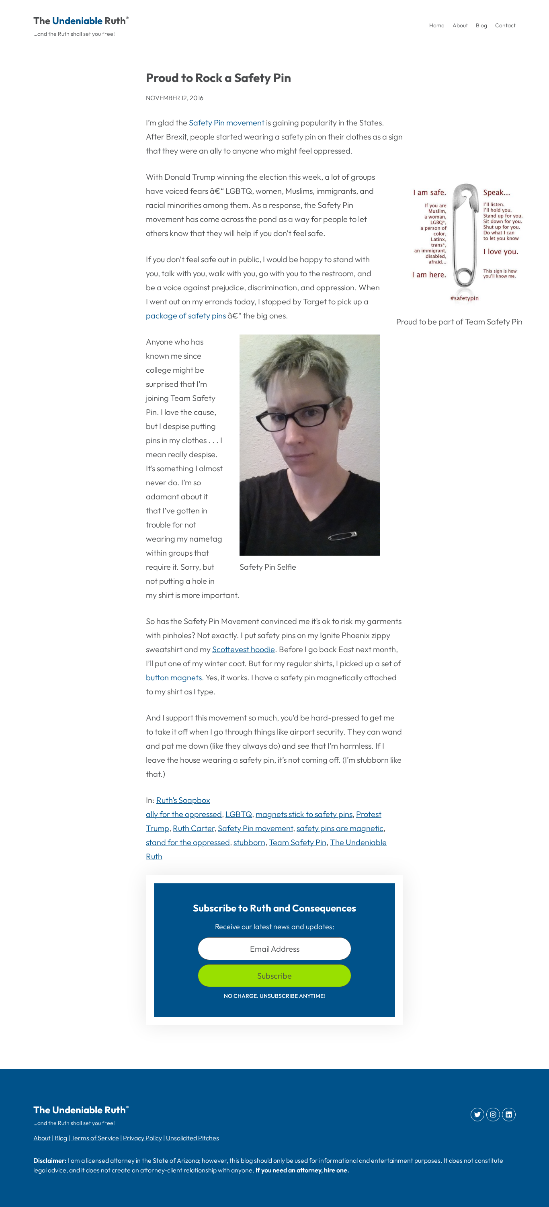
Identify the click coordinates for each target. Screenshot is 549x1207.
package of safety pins (186, 315)
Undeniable (77, 20)
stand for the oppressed (188, 842)
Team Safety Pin (297, 842)
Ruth (115, 20)
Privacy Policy (142, 1138)
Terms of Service (95, 1138)
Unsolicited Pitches (192, 1138)
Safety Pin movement (226, 122)
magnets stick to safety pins (304, 814)
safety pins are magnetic (340, 828)
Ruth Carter (193, 828)
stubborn (249, 842)
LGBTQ (238, 814)
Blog (61, 1138)
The (41, 20)
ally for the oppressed (184, 814)
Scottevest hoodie (243, 649)
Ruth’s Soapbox (183, 800)
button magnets (174, 677)
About (42, 1138)
